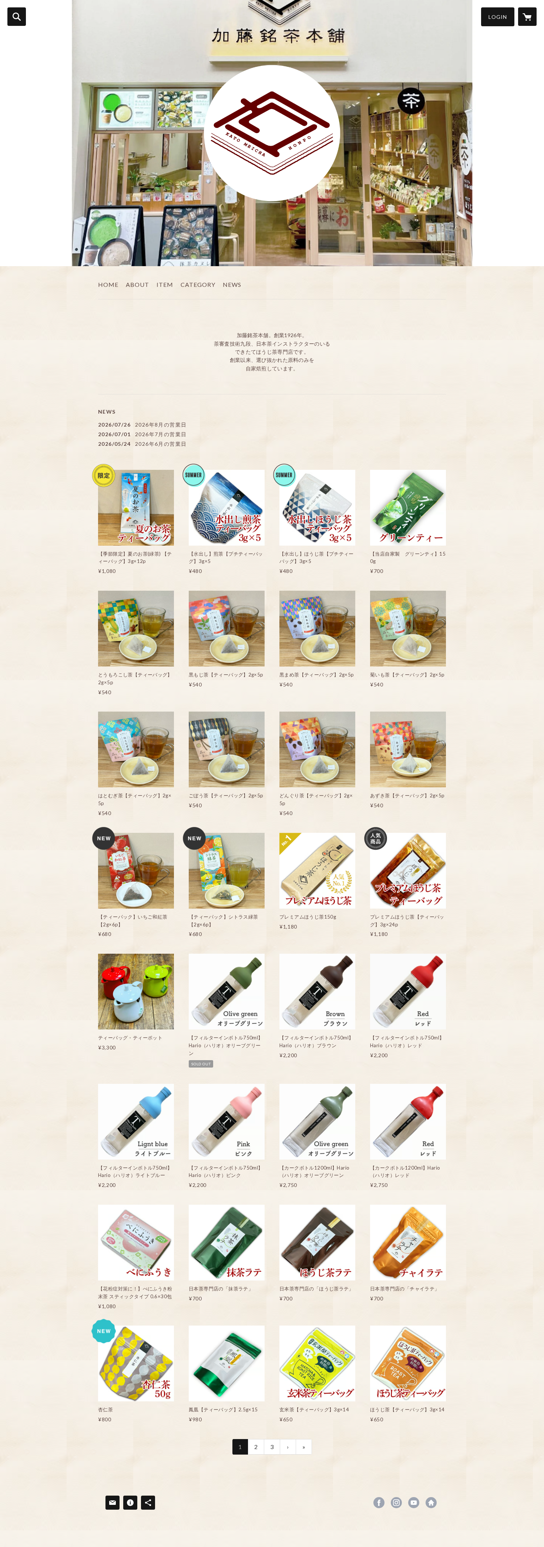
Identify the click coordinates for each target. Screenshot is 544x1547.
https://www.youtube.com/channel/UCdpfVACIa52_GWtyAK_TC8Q (413, 1502)
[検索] (16, 16)
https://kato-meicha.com (431, 1502)
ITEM (165, 284)
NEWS (232, 284)
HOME (108, 284)
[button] (497, 16)
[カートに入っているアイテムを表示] (527, 16)
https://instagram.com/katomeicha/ (396, 1502)
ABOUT (137, 284)
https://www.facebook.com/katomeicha (379, 1502)
